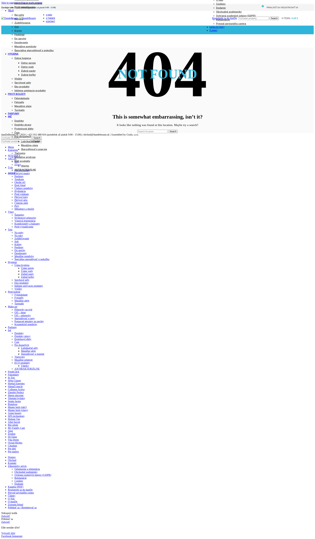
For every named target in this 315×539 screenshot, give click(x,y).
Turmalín (19, 110)
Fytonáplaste (21, 98)
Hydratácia (20, 191)
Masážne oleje (23, 106)
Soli (16, 26)
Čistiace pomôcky (23, 188)
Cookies (18, 480)
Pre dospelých (22, 136)
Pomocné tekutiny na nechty (29, 321)
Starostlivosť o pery (24, 318)
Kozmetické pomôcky (25, 324)
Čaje (17, 132)
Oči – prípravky (22, 315)
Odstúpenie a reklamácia (27, 469)
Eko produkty (21, 86)
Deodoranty (21, 42)
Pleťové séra (20, 200)
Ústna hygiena (22, 58)
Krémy (18, 30)
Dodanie (18, 483)
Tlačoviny (19, 153)
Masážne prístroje (25, 157)
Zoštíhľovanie (22, 22)
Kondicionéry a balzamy (28, 3)
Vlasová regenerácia (24, 220)
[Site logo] (10, 18)
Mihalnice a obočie (24, 209)
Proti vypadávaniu (24, 7)
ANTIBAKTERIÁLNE (25, 169)
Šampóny (19, 214)
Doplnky (19, 120)
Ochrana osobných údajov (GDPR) (32, 475)
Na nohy (19, 14)
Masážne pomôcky (25, 46)
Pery (16, 206)
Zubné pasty (28, 70)
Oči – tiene (20, 312)
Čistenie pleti (21, 203)
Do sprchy (20, 38)
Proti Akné (20, 185)
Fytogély (19, 102)
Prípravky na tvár (23, 309)
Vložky (18, 78)
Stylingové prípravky (25, 217)
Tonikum (19, 179)
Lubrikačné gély (30, 141)
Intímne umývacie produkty (30, 90)
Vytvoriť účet (8, 533)
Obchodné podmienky (26, 472)
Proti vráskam (21, 194)
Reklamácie (20, 478)
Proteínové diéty (23, 128)
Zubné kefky (28, 74)
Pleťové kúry (21, 197)
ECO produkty (22, 161)
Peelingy (19, 34)
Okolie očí (19, 182)
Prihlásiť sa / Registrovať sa (22, 507)
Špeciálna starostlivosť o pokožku (34, 50)
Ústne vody (27, 66)
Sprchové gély (22, 82)
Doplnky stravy (22, 124)
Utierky (25, 165)
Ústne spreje (28, 62)
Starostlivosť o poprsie (34, 149)
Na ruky (18, 18)
